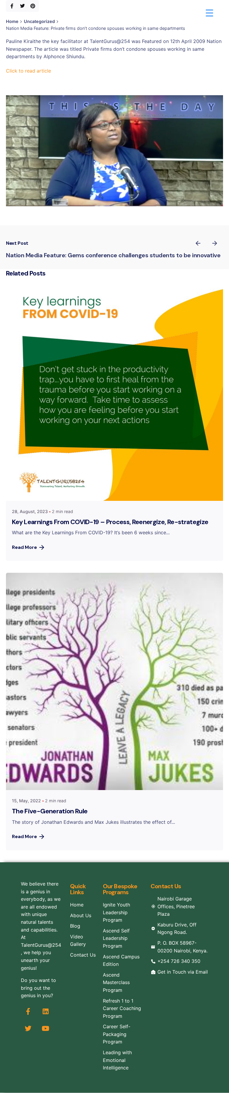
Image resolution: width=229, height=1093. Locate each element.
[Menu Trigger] (209, 12)
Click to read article (28, 71)
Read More (24, 547)
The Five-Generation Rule (49, 811)
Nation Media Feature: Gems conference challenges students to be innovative (113, 255)
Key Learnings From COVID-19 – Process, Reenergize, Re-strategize (110, 522)
